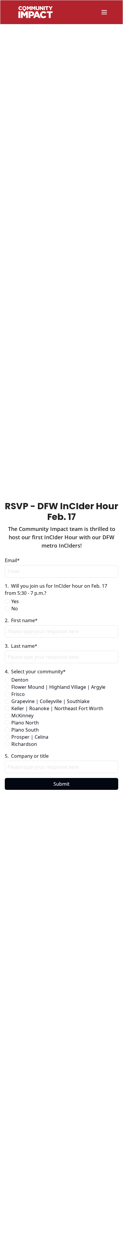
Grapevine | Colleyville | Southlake (50, 701)
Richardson (24, 744)
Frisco (18, 694)
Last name (21, 646)
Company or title (27, 756)
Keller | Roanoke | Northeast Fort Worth (57, 708)
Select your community (35, 671)
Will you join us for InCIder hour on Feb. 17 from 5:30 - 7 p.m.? (56, 589)
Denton (19, 680)
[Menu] (104, 12)
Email (12, 560)
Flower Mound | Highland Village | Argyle (58, 687)
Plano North (25, 722)
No (14, 608)
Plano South (25, 730)
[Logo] (35, 12)
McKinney (22, 715)
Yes (15, 601)
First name (21, 620)
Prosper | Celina (29, 737)
